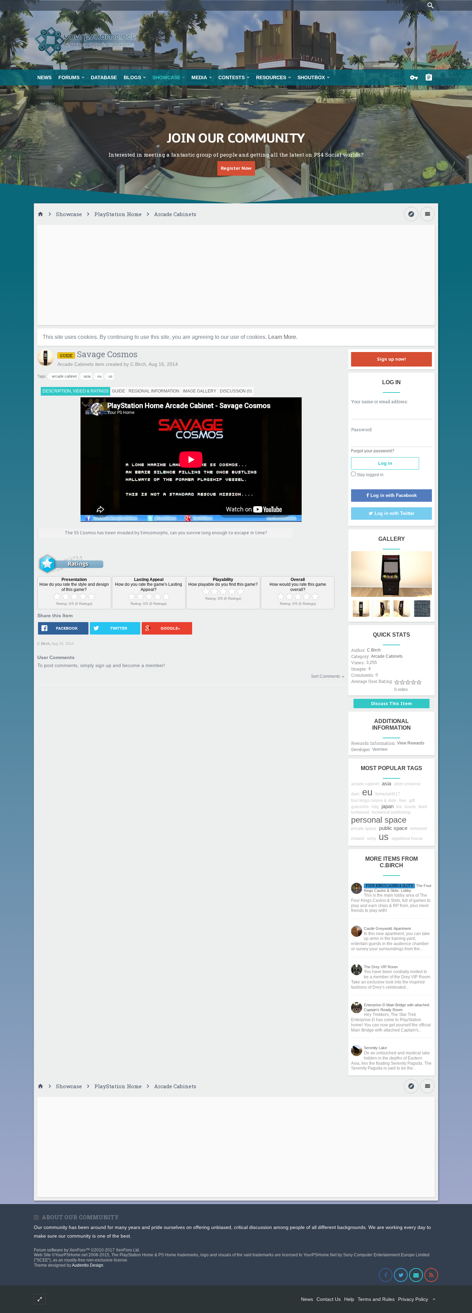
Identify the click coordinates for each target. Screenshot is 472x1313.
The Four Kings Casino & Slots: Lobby (398, 888)
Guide (118, 391)
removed (418, 828)
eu (99, 376)
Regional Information (154, 391)
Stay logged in (370, 474)
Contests (231, 77)
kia (399, 806)
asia (87, 376)
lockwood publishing (391, 812)
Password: (361, 429)
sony (371, 838)
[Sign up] (430, 77)
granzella (360, 806)
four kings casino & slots (373, 800)
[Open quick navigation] (411, 214)
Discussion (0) (236, 391)
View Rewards (410, 743)
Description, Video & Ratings (75, 391)
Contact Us (329, 1299)
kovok (410, 806)
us (110, 376)
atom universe (407, 784)
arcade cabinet (64, 376)
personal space (378, 819)
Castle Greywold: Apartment (387, 928)
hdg (375, 806)
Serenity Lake (375, 1048)
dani (355, 794)
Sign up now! (391, 359)
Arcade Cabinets (75, 364)
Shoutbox (311, 77)
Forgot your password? (372, 451)
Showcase (166, 77)
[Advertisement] (236, 274)
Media (199, 77)
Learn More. (283, 337)
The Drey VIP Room (381, 967)
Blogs (132, 77)
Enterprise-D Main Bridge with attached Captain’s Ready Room (396, 1007)
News (44, 77)
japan (387, 806)
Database (104, 77)
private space (363, 828)
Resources (271, 77)
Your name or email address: (379, 401)
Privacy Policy (413, 1299)
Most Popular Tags (391, 768)
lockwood (360, 812)
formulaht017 (387, 794)
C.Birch (138, 364)
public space (393, 828)
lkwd (422, 806)
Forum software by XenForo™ (87, 1250)
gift (412, 800)
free (402, 800)
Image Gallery (199, 391)
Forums (68, 77)
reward (357, 838)
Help (349, 1299)
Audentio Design (87, 1265)
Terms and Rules (376, 1299)
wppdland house (407, 838)
